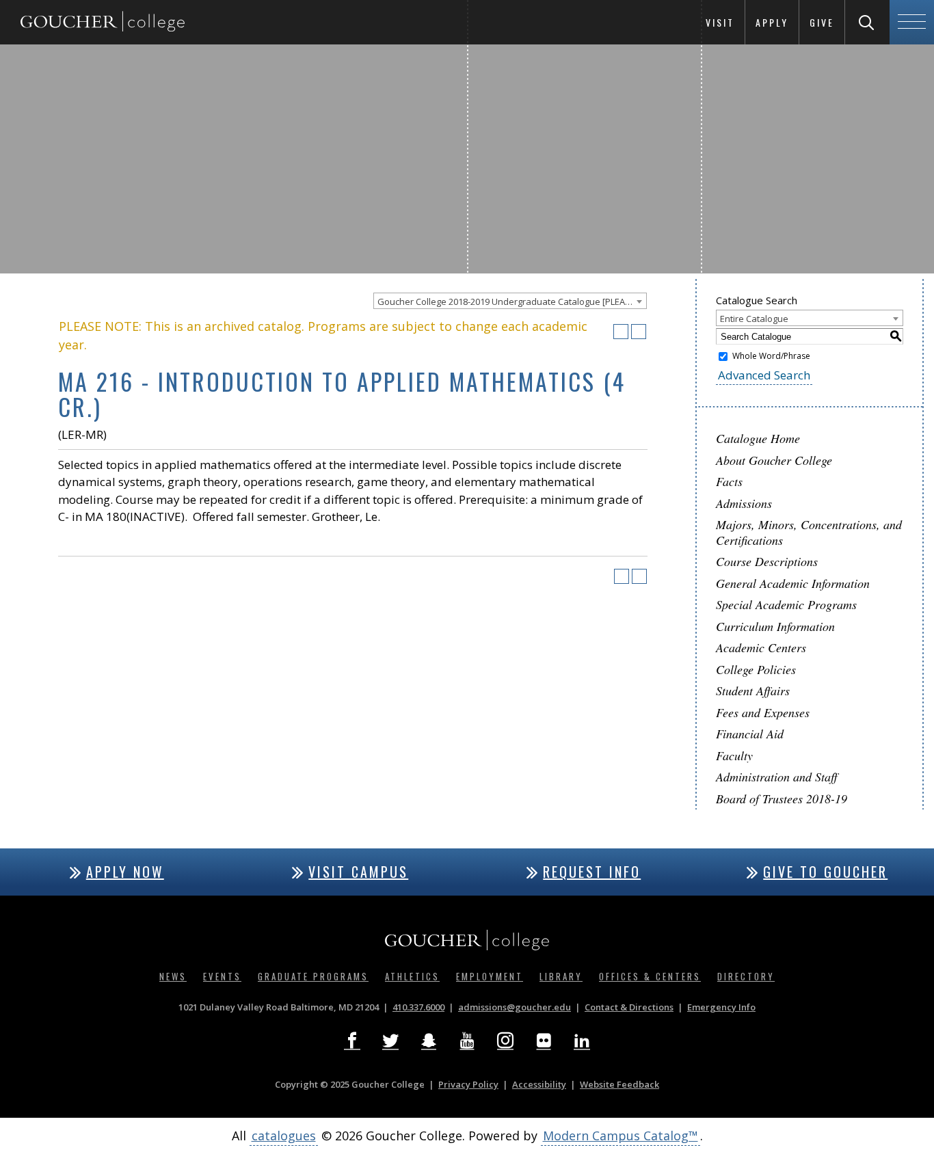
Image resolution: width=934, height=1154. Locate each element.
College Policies (756, 669)
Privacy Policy (468, 1084)
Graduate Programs (313, 976)
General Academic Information (793, 583)
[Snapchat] (428, 1040)
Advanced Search (764, 375)
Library (561, 976)
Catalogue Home (758, 438)
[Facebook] (352, 1040)
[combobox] (510, 301)
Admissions (744, 503)
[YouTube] (467, 1040)
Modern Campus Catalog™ (620, 1135)
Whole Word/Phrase (771, 356)
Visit (720, 22)
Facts (729, 481)
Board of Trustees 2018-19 (781, 798)
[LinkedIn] (582, 1040)
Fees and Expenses (763, 712)
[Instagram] (505, 1040)
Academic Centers (761, 647)
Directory (746, 976)
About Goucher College (774, 460)
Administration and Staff (777, 776)
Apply (772, 22)
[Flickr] (543, 1040)
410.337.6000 (418, 1007)
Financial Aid (750, 733)
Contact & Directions (629, 1007)
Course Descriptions (767, 561)
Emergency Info (721, 1007)
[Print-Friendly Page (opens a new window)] (620, 331)
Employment (489, 976)
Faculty (734, 755)
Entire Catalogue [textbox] (754, 318)
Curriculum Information (775, 626)
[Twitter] (390, 1040)
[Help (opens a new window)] (638, 331)
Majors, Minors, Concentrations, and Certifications (809, 532)
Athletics (412, 976)
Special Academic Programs (786, 604)
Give (822, 22)
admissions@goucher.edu (514, 1007)
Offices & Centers (650, 976)
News (173, 976)
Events (222, 976)
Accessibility (539, 1084)
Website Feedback (619, 1084)
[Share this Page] (603, 331)
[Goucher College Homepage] (102, 22)
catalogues (284, 1135)
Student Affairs (753, 690)
